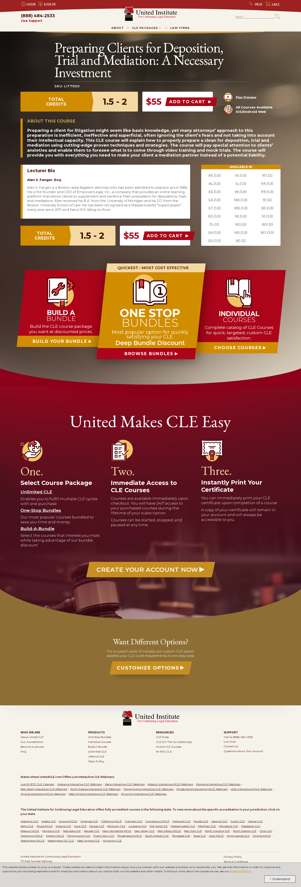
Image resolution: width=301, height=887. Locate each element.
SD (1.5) (267, 208)
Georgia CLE (219, 821)
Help (258, 4)
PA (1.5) (267, 183)
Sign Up (50, 4)
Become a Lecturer (32, 746)
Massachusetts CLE (183, 826)
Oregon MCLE (55, 835)
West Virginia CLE (88, 840)
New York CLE (193, 831)
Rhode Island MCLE (129, 835)
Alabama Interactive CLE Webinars (79, 784)
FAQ (23, 751)
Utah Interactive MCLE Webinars (251, 789)
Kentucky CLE (116, 826)
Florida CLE (201, 821)
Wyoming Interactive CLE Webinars (144, 794)
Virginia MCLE (262, 835)
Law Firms (180, 28)
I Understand (280, 879)
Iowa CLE (80, 826)
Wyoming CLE (112, 840)
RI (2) (267, 200)
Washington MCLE (32, 840)
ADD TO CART (188, 101)
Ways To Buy (96, 761)
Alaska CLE (48, 821)
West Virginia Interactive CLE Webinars (93, 794)
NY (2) (267, 175)
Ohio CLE (266, 831)
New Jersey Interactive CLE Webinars (43, 789)
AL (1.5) (214, 183)
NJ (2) (241, 240)
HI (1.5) (240, 175)
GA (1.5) (214, 232)
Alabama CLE (29, 821)
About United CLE (32, 737)
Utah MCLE (216, 835)
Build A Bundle (97, 746)
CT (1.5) (214, 208)
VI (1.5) (267, 216)
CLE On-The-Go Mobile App (174, 742)
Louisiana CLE (137, 826)
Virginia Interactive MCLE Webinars (42, 794)
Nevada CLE (91, 831)
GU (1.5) (214, 240)
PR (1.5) (267, 191)
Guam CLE (237, 821)
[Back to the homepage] (150, 9)
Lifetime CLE (96, 756)
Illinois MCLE (45, 826)
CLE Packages (145, 28)
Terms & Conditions (236, 861)
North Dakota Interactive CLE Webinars (95, 789)
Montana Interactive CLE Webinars (218, 784)
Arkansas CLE (89, 821)
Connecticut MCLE (157, 821)
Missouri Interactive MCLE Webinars (170, 784)
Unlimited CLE (97, 751)
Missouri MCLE (29, 831)
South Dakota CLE (157, 835)
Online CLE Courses (168, 746)
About (117, 28)
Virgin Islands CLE (238, 835)
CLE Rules (162, 737)
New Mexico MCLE (169, 831)
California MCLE (111, 821)
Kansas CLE (96, 826)
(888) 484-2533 (38, 18)
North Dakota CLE (244, 831)
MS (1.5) (240, 232)
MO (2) (240, 224)
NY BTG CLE (164, 751)
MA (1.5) (240, 200)
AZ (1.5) (214, 191)
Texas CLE (199, 835)
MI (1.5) (241, 216)
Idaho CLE (26, 826)
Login (31, 4)
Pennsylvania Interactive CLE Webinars (148, 789)
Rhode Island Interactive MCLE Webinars (202, 789)
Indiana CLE (63, 826)
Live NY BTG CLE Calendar (37, 784)
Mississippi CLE (250, 826)
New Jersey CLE (144, 831)
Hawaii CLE (255, 821)
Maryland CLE (159, 826)
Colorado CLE (133, 821)
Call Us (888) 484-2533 (238, 737)
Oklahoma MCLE (31, 835)
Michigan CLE (207, 826)
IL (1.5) (241, 183)
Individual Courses (99, 742)
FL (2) (214, 224)
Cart (276, 4)
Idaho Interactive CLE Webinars (125, 784)
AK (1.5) (214, 175)
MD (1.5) (240, 208)
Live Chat (230, 741)
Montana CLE (51, 831)
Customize (148, 668)
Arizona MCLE (68, 821)
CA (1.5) (214, 200)
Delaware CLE (182, 821)
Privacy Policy (240, 871)
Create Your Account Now (147, 569)
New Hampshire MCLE (116, 831)
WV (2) (267, 224)
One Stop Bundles (99, 737)
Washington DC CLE (61, 840)
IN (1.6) (241, 191)
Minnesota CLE (228, 826)
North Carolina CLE (217, 831)
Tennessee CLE (181, 835)
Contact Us (231, 746)
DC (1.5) (214, 216)
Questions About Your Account (243, 751)
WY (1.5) (267, 232)
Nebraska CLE (72, 831)
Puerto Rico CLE (103, 835)
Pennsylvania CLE (78, 835)
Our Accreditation (31, 742)
